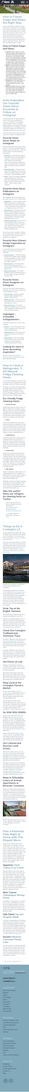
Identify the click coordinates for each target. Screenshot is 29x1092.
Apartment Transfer (9, 1043)
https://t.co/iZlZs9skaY (12, 507)
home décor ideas (21, 130)
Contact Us (6, 1071)
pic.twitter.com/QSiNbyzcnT (13, 510)
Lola (18, 666)
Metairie (5, 993)
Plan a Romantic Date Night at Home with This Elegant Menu (13, 836)
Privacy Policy (7, 1066)
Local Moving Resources (11, 1022)
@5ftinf (6, 327)
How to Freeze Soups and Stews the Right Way (14, 19)
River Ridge (7, 997)
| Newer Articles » (16, 961)
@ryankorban (8, 294)
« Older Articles (7, 961)
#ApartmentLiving (11, 509)
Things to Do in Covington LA (12, 528)
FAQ (4, 1027)
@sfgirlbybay (8, 338)
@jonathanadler (9, 169)
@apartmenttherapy (10, 220)
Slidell (5, 999)
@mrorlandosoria (9, 305)
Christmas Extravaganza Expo (11, 771)
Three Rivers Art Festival (10, 753)
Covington (6, 1004)
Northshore (17, 537)
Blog (4, 1073)
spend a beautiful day (10, 641)
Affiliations (6, 1064)
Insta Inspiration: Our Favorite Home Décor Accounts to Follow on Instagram (13, 108)
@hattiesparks (8, 263)
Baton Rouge (7, 1009)
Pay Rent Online (8, 1045)
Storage (5, 1032)
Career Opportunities (10, 1068)
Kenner (5, 995)
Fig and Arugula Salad (13, 915)
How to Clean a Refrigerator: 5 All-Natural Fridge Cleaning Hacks (13, 371)
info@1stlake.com (20, 973)
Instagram (5, 122)
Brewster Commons (18, 819)
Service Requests (8, 1041)
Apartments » (9, 978)
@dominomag (8, 210)
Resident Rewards (9, 1048)
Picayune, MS (7, 1011)
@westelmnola (9, 162)
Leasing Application (9, 1025)
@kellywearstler (9, 299)
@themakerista (9, 332)
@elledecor (7, 201)
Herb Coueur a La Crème (13, 866)
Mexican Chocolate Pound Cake (12, 939)
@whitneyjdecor (9, 255)
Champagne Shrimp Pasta (14, 896)
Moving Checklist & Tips (10, 1020)
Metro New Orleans (9, 990)
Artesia (5, 821)
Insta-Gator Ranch (16, 717)
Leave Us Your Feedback (11, 1055)
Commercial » (9, 981)
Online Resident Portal (10, 1029)
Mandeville (22, 655)
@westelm (7, 155)
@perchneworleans (10, 271)
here (18, 487)
